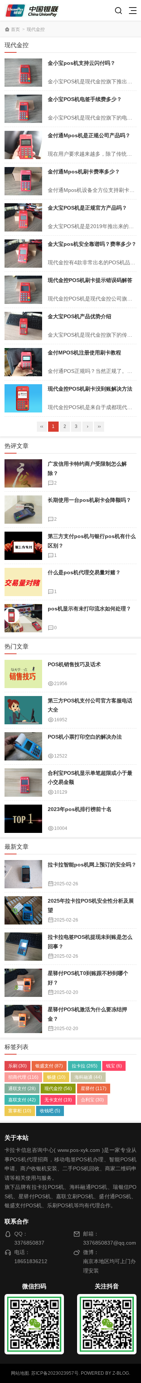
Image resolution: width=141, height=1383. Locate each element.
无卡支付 (58, 1099)
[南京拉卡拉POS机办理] (32, 10)
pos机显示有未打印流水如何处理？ (89, 609)
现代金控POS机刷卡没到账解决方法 (90, 389)
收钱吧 (50, 1110)
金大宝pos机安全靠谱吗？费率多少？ (92, 244)
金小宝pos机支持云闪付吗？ (81, 63)
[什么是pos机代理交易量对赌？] (23, 582)
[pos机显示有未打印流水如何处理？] (23, 618)
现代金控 (58, 1088)
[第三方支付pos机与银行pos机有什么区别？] (23, 546)
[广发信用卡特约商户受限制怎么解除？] (23, 473)
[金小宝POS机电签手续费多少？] (23, 109)
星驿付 (93, 1088)
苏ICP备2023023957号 (55, 1373)
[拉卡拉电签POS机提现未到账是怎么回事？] (23, 946)
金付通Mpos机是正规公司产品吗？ (89, 135)
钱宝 (114, 1066)
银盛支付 (49, 1066)
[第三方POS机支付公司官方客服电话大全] (23, 710)
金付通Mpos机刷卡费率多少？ (84, 172)
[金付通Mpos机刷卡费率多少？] (23, 181)
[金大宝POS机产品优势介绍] (23, 326)
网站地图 (20, 1373)
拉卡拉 (84, 1066)
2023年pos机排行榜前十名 (80, 809)
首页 (15, 29)
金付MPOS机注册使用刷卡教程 (84, 353)
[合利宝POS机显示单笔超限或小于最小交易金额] (23, 782)
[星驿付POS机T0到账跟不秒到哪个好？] (23, 983)
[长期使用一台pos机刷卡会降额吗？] (23, 509)
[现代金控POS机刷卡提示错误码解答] (23, 290)
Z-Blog (120, 1373)
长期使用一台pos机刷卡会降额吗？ (89, 500)
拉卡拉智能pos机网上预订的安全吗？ (92, 865)
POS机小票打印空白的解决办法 (85, 737)
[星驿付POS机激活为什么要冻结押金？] (23, 1019)
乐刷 (17, 1066)
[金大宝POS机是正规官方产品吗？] (23, 217)
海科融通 (88, 1077)
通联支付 (22, 1088)
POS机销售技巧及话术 (74, 664)
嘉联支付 (22, 1099)
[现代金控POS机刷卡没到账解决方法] (23, 398)
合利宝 (92, 1099)
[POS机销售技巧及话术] (23, 674)
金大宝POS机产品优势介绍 (79, 316)
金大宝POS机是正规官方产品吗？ (87, 208)
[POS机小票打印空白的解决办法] (23, 746)
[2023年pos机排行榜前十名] (23, 819)
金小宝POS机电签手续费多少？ (85, 99)
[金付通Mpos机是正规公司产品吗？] (23, 145)
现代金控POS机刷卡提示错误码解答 (90, 280)
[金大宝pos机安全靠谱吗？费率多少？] (23, 253)
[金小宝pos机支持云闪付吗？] (23, 72)
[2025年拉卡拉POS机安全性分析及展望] (23, 910)
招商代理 (23, 1077)
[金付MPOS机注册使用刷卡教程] (23, 362)
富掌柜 (19, 1110)
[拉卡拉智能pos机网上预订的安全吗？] (23, 874)
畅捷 (56, 1077)
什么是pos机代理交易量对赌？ (84, 572)
